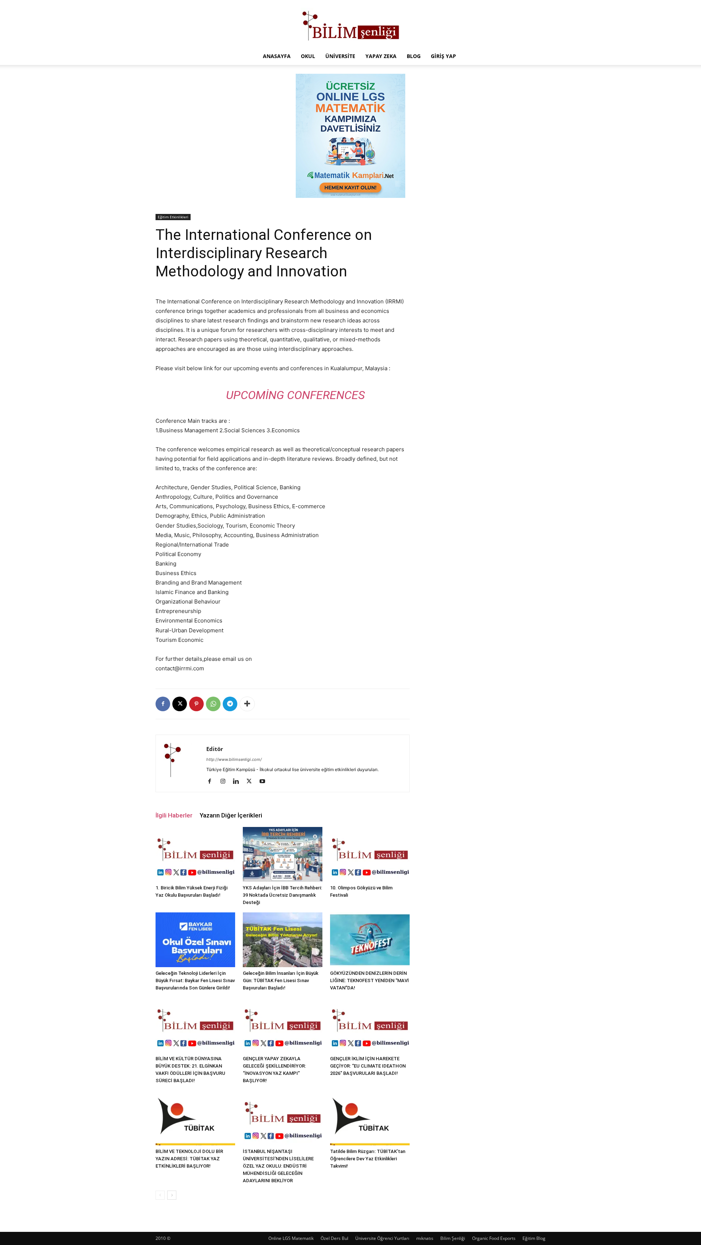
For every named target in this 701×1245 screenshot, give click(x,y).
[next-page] (171, 1195)
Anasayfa (277, 56)
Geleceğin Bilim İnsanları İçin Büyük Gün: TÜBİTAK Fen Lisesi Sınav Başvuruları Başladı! (280, 980)
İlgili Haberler (174, 815)
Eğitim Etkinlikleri (173, 216)
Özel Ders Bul (334, 1238)
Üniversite (340, 56)
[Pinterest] (196, 704)
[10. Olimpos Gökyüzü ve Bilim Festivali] (370, 854)
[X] (179, 704)
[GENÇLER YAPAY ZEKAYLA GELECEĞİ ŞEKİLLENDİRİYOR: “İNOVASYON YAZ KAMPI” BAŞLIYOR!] (282, 1025)
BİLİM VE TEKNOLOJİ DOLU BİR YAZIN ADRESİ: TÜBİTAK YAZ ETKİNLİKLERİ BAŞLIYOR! (189, 1159)
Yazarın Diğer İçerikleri (231, 815)
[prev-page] (160, 1195)
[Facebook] (163, 704)
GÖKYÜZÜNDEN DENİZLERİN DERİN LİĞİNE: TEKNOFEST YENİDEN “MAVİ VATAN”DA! (369, 980)
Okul (308, 56)
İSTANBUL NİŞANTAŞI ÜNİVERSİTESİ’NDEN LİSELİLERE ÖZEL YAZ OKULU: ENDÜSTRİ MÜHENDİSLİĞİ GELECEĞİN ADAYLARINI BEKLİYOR (278, 1166)
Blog (414, 56)
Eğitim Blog (533, 1238)
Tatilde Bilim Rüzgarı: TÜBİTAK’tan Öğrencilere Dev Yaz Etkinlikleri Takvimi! (367, 1159)
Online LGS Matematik (291, 1238)
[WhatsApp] (213, 704)
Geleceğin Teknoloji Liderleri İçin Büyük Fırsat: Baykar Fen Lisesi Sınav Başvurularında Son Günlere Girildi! (195, 980)
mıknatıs (424, 1238)
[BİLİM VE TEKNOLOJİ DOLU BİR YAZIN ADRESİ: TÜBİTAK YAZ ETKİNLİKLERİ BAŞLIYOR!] (195, 1118)
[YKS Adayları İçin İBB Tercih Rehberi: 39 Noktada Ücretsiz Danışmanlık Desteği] (282, 854)
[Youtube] (265, 781)
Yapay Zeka (381, 56)
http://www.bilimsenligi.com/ (234, 759)
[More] (247, 704)
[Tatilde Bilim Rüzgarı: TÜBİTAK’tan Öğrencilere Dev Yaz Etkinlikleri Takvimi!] (370, 1118)
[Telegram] (230, 704)
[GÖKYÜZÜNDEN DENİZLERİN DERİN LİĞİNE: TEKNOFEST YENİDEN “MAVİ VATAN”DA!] (370, 939)
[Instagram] (225, 781)
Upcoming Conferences (295, 395)
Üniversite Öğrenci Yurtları (382, 1238)
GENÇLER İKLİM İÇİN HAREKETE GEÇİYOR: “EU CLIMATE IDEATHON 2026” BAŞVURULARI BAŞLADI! (368, 1066)
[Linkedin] (239, 781)
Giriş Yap (443, 56)
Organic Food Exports (494, 1238)
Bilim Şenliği (452, 1238)
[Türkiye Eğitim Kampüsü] (350, 24)
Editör (214, 748)
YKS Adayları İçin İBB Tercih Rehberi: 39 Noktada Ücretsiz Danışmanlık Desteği (282, 895)
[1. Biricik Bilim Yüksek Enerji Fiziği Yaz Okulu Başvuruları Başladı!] (195, 854)
